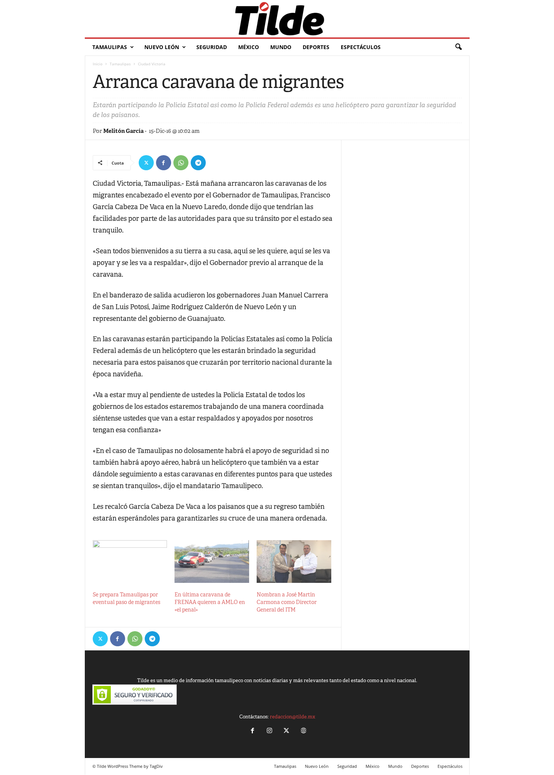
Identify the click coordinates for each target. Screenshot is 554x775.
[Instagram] (269, 731)
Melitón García (123, 130)
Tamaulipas (109, 47)
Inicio (98, 63)
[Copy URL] (215, 162)
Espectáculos (361, 47)
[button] (458, 47)
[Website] (303, 731)
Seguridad (211, 47)
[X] (146, 162)
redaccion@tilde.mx (292, 716)
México (248, 47)
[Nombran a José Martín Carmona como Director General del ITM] (294, 561)
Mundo (280, 47)
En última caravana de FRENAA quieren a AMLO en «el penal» (209, 602)
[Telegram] (198, 162)
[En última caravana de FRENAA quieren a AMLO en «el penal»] (211, 561)
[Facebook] (163, 162)
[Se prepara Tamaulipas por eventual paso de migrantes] (130, 561)
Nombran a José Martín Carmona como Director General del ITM (287, 602)
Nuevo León (161, 47)
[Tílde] (277, 18)
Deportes (316, 47)
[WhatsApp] (180, 162)
